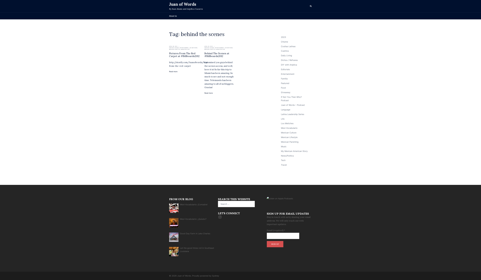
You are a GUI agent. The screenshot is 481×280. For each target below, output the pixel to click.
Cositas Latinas (174, 47)
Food (283, 87)
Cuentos (285, 51)
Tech (283, 160)
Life (282, 119)
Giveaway (285, 92)
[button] (311, 6)
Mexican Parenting (289, 142)
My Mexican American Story (294, 151)
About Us (173, 16)
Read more (173, 71)
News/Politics (185, 49)
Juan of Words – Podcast (293, 105)
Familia (284, 78)
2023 (283, 37)
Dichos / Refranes (289, 60)
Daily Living (286, 55)
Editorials (285, 69)
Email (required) (276, 230)
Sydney (215, 275)
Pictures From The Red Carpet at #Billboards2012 (184, 55)
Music (283, 146)
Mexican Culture (288, 132)
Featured (285, 83)
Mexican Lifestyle (174, 49)
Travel (284, 165)
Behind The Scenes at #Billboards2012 (216, 55)
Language (285, 109)
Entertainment (184, 47)
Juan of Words (182, 4)
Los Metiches (193, 47)
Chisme (284, 41)
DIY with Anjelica (289, 65)
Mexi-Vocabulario (289, 128)
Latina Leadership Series (292, 114)
